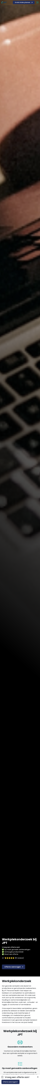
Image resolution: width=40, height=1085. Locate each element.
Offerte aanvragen (12, 967)
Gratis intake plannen (22, 2)
